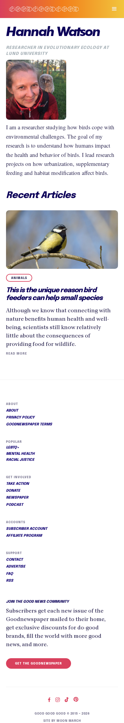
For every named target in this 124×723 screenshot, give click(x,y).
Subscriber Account (26, 529)
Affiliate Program (24, 536)
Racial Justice (20, 460)
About (12, 410)
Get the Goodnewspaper (38, 663)
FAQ (9, 574)
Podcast (14, 505)
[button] (111, 9)
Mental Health (20, 454)
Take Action (17, 484)
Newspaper (17, 498)
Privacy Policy (20, 417)
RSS (9, 581)
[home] (51, 9)
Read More (16, 353)
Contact (14, 560)
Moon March (69, 720)
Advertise (15, 566)
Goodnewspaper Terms (29, 424)
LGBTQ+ (12, 447)
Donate (13, 491)
